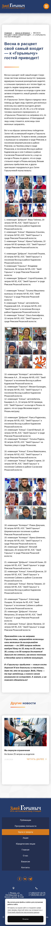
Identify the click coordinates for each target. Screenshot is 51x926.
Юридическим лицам (25, 844)
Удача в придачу (22, 33)
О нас (25, 856)
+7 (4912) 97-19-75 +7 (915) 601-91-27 (36, 894)
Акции (25, 838)
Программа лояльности (25, 826)
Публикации (25, 820)
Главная (8, 33)
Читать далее (35, 759)
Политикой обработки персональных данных (23, 912)
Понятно (26, 919)
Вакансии (25, 862)
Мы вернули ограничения (17, 750)
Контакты (25, 867)
